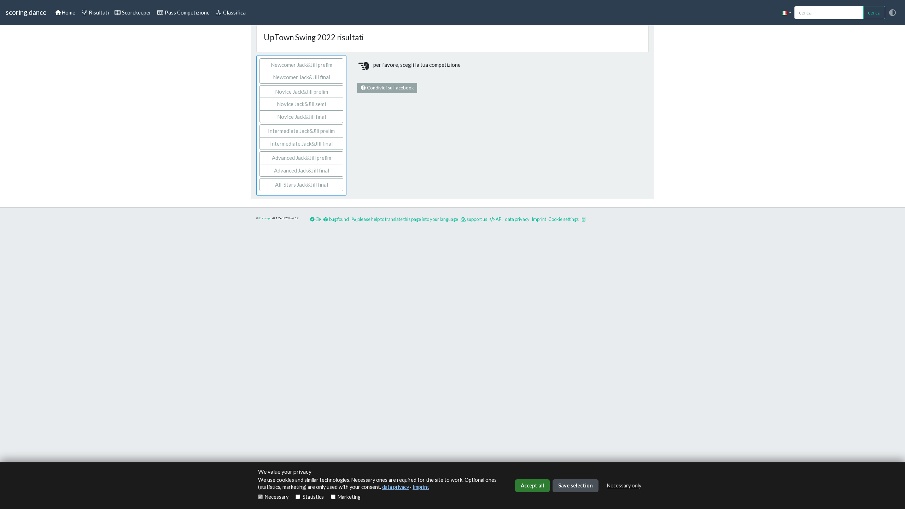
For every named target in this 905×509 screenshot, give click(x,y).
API (499, 219)
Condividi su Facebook (390, 87)
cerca (874, 12)
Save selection (575, 485)
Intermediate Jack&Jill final (301, 143)
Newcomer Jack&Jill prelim (301, 65)
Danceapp (265, 218)
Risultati (98, 12)
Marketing (349, 497)
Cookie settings (563, 219)
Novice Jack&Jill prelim (301, 91)
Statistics (313, 497)
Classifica (234, 12)
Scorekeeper (136, 12)
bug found (338, 219)
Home (68, 12)
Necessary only (624, 485)
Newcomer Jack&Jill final (301, 77)
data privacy (395, 487)
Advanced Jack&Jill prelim (301, 157)
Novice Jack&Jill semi (301, 104)
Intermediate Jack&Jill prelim (301, 131)
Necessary (276, 497)
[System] (892, 12)
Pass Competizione (187, 12)
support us (476, 219)
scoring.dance (26, 12)
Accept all (532, 485)
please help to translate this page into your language (407, 219)
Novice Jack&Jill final (301, 116)
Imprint (421, 487)
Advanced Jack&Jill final (301, 170)
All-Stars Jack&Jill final (301, 184)
